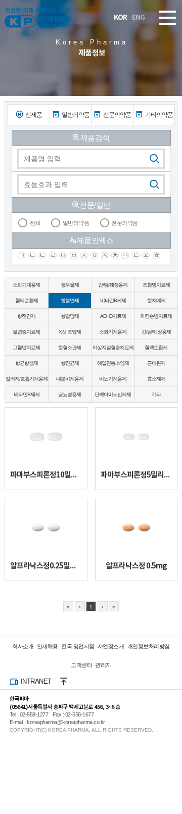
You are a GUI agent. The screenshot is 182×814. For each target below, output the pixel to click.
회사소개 (22, 646)
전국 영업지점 (78, 646)
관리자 (103, 665)
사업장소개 (111, 646)
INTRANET (36, 681)
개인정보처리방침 (148, 646)
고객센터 (81, 665)
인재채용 (47, 646)
